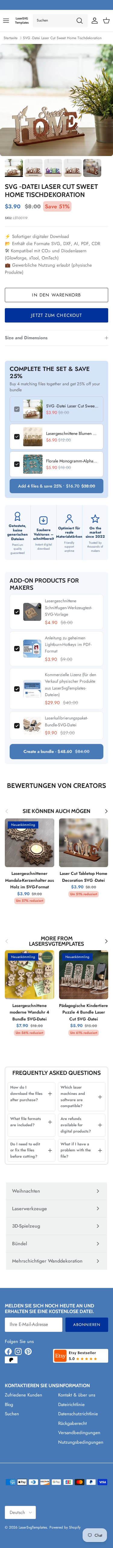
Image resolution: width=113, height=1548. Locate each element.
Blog (9, 1404)
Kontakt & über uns (76, 1395)
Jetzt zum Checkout (56, 315)
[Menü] (6, 20)
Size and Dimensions (26, 337)
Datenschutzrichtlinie (78, 1414)
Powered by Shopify (64, 1527)
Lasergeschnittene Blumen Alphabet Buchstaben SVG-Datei (72, 433)
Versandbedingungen (79, 1432)
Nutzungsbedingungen (80, 1442)
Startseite (10, 38)
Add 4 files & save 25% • (56, 486)
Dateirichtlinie (71, 1404)
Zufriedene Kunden (23, 1395)
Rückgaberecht (72, 1423)
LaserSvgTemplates (33, 1527)
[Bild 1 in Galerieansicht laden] (56, 100)
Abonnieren (86, 1324)
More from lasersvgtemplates (56, 941)
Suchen (12, 1414)
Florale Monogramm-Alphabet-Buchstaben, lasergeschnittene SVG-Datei (72, 461)
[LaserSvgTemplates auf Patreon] (11, 1359)
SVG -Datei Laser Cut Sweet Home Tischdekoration (62, 38)
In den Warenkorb (56, 295)
